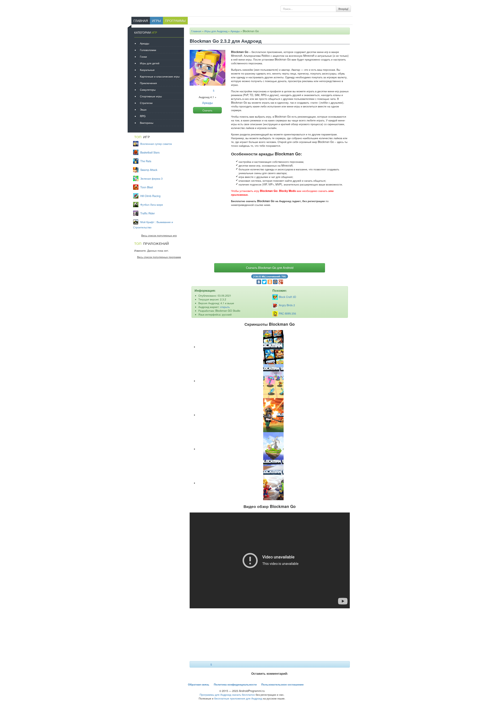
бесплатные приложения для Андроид (238, 698)
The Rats (145, 161)
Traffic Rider (147, 213)
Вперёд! (343, 9)
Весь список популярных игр (159, 235)
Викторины (146, 123)
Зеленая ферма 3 (151, 178)
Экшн (143, 109)
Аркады (235, 31)
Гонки (143, 56)
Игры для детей (149, 63)
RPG (143, 116)
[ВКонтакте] (259, 282)
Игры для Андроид (215, 31)
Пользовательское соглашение (282, 684)
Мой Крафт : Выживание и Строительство (153, 224)
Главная (140, 20)
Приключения (148, 83)
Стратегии (146, 103)
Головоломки (148, 50)
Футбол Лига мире (151, 204)
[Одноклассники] (270, 282)
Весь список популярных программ (159, 257)
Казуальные (147, 70)
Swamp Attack (148, 170)
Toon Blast (146, 187)
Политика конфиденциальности (235, 684)
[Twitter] (264, 282)
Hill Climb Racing (150, 196)
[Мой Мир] (275, 282)
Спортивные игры (151, 96)
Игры (156, 20)
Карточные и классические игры (160, 76)
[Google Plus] (280, 282)
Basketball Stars (150, 152)
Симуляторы (148, 89)
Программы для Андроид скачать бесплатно (227, 694)
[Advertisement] (270, 235)
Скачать (207, 110)
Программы (175, 20)
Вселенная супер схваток (156, 144)
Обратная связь (198, 684)
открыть (225, 307)
